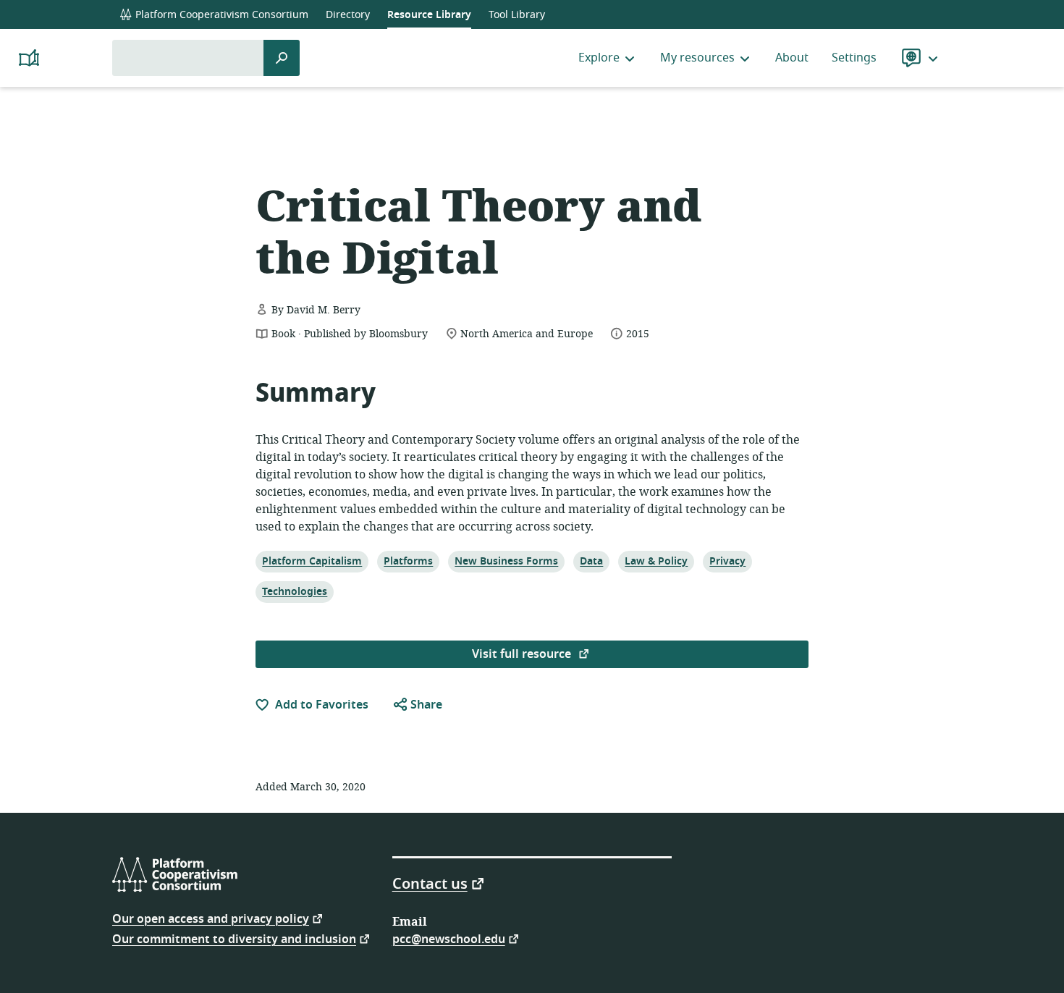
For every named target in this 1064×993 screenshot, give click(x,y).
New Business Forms (506, 561)
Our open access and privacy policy (210, 918)
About (791, 58)
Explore (599, 58)
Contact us (430, 883)
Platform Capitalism (311, 561)
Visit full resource (523, 654)
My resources (697, 58)
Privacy (727, 561)
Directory (348, 14)
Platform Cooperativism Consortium (220, 14)
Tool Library (517, 14)
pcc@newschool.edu (448, 938)
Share (425, 705)
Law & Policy (656, 561)
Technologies (294, 591)
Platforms (408, 561)
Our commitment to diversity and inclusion (234, 938)
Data (593, 561)
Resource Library (429, 14)
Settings (854, 58)
